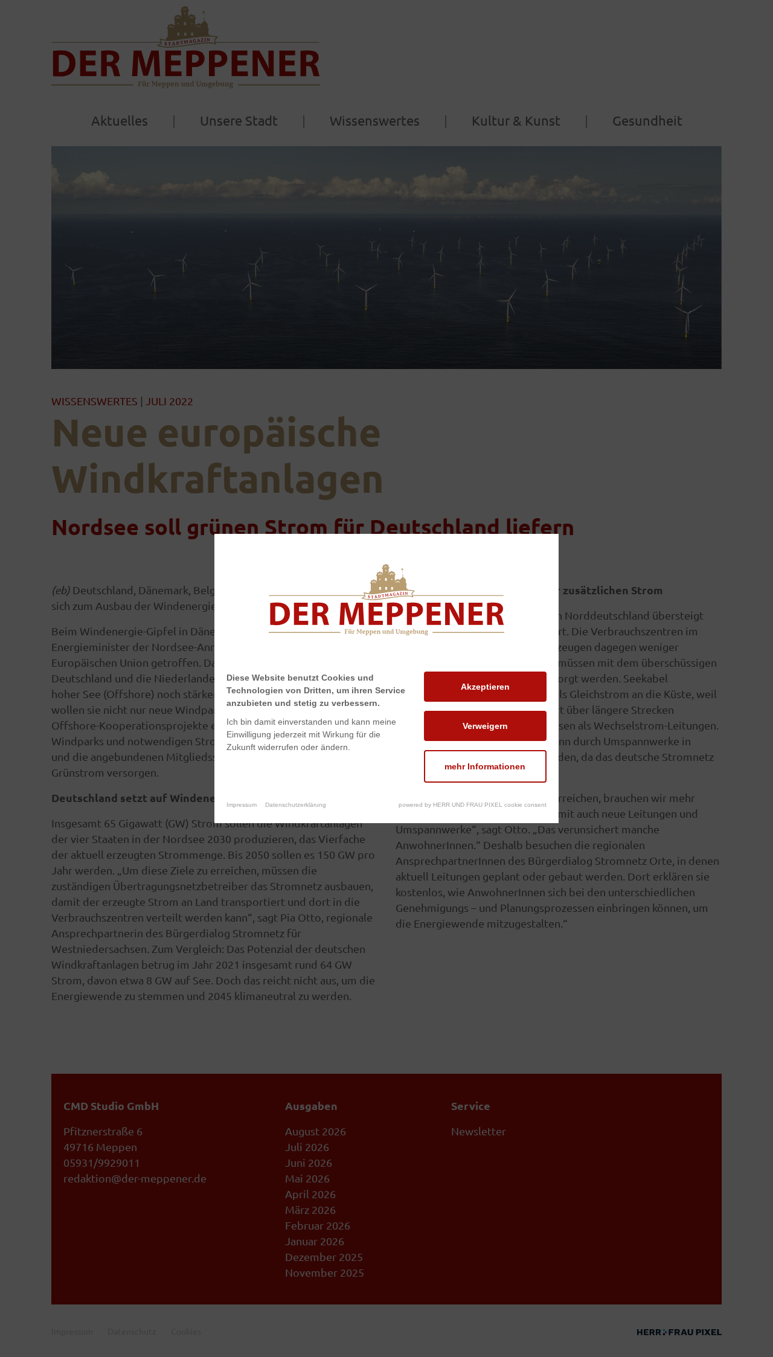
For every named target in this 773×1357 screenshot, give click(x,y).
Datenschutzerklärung (295, 804)
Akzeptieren (485, 686)
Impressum (241, 804)
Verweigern (485, 726)
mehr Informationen (484, 766)
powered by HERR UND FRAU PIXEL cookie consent (473, 804)
